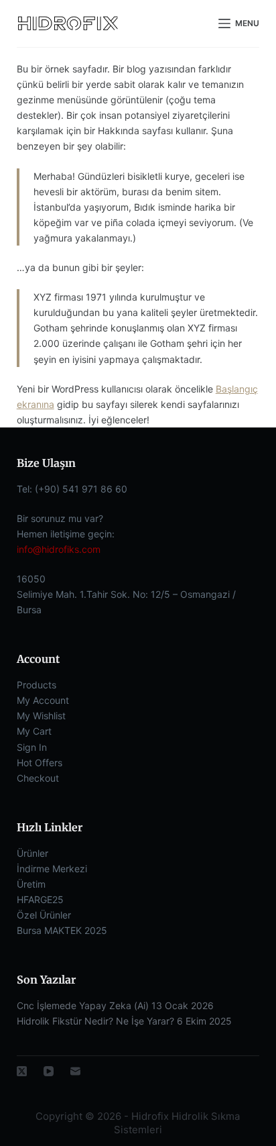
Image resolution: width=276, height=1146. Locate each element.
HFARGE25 (40, 899)
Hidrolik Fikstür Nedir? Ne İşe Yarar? (95, 1021)
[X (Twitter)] (22, 1071)
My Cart (34, 731)
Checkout (38, 778)
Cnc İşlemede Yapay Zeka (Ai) (83, 1005)
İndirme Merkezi (52, 868)
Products (36, 684)
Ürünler (32, 853)
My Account (43, 700)
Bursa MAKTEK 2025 (62, 930)
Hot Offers (39, 762)
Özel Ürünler (44, 915)
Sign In (32, 747)
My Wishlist (41, 715)
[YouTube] (49, 1071)
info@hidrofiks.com (58, 549)
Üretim (31, 884)
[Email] (75, 1071)
